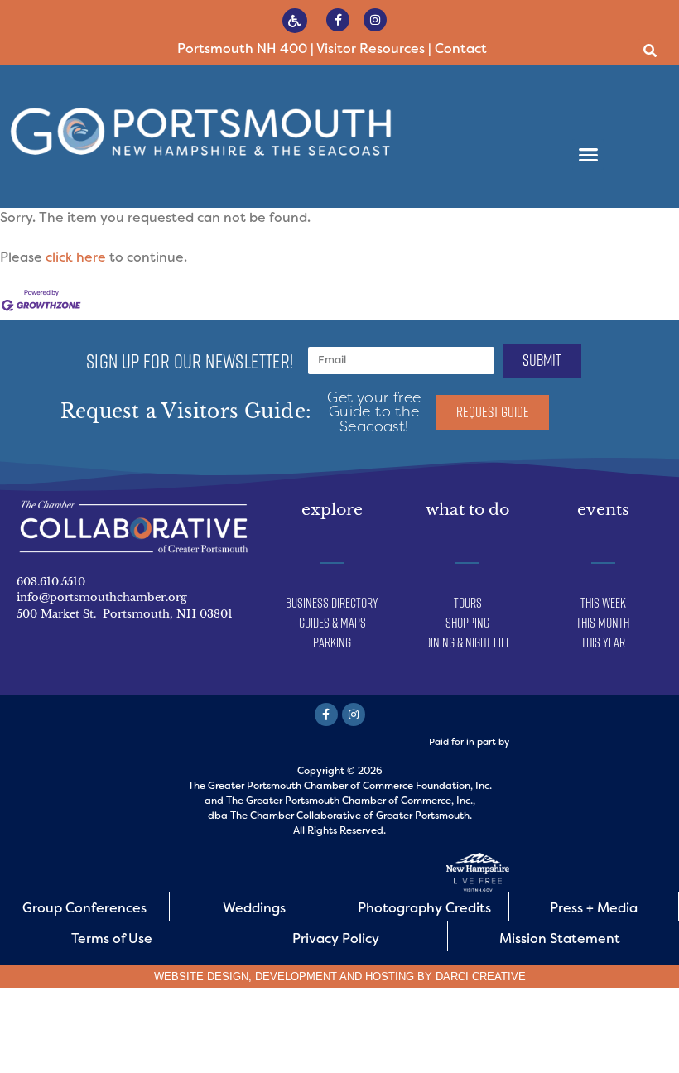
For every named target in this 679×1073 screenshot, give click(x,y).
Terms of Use (111, 938)
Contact (461, 48)
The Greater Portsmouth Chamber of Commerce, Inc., (350, 800)
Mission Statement (559, 938)
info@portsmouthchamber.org (102, 597)
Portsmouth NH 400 (242, 48)
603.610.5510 (51, 581)
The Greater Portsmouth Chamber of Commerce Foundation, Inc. (340, 785)
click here (76, 257)
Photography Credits (424, 908)
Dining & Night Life (468, 642)
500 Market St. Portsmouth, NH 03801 (125, 614)
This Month (602, 622)
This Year (603, 642)
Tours (468, 603)
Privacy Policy (335, 938)
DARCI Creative (481, 976)
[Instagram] (375, 19)
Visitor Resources (370, 48)
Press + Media (594, 908)
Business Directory (332, 603)
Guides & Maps (332, 622)
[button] (650, 51)
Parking (332, 642)
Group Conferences (84, 908)
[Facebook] (337, 19)
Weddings (254, 908)
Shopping (467, 622)
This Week (603, 603)
